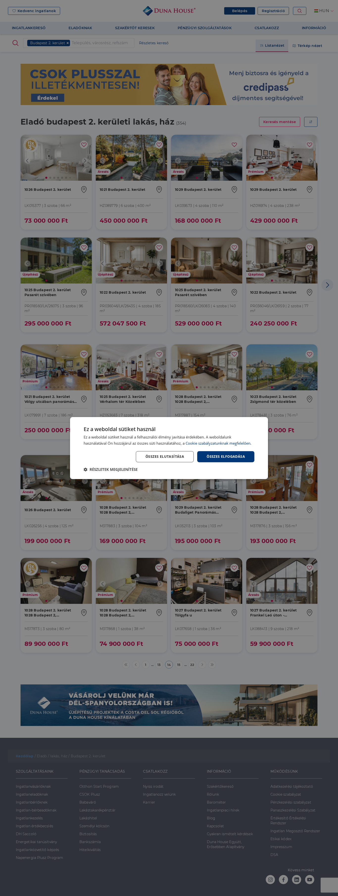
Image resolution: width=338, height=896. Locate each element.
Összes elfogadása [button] (226, 456)
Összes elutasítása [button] (164, 456)
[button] (111, 469)
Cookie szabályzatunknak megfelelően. (218, 443)
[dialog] (169, 448)
